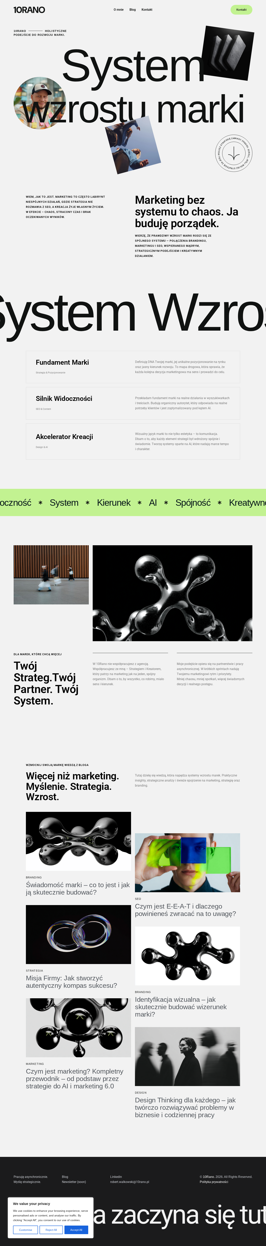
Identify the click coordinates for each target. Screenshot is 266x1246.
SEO (138, 898)
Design (141, 1092)
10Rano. (209, 1176)
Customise (25, 1229)
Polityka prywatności (214, 1182)
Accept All (76, 1229)
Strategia (34, 970)
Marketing (35, 1063)
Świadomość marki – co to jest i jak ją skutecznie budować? (78, 888)
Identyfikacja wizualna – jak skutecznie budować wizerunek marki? (181, 1007)
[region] (50, 1217)
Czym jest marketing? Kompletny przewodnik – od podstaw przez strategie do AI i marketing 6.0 (74, 1079)
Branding (34, 877)
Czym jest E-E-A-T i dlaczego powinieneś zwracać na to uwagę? (185, 910)
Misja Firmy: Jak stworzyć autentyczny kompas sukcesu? (71, 981)
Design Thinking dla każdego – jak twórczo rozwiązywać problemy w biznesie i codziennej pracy (185, 1107)
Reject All (51, 1229)
